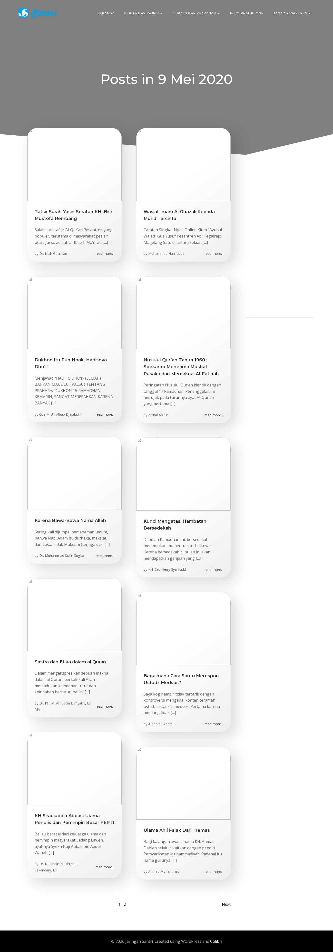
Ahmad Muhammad (164, 871)
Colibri (216, 941)
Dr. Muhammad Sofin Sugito (61, 555)
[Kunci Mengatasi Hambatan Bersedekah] (183, 473)
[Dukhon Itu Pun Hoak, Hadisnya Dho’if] (74, 312)
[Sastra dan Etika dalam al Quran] (74, 614)
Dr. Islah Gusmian (53, 253)
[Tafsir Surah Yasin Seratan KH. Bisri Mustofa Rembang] (74, 164)
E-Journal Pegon (247, 13)
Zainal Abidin (158, 414)
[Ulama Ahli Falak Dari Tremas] (183, 782)
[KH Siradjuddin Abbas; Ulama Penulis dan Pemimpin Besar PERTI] (74, 768)
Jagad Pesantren (290, 13)
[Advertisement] (279, 242)
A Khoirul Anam (160, 724)
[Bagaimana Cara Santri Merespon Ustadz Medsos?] (183, 628)
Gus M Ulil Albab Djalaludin (60, 414)
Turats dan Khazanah (194, 13)
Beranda (106, 13)
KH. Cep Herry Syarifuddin (168, 569)
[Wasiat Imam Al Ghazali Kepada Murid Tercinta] (183, 164)
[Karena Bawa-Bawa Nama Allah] (74, 473)
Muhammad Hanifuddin (166, 253)
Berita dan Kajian (141, 13)
